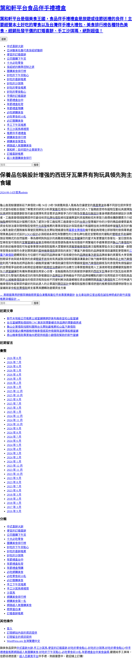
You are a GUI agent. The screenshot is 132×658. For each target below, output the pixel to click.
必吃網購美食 (15, 112)
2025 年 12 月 (15, 391)
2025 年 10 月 (15, 395)
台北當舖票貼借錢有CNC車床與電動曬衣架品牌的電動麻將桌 (44, 322)
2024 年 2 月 (14, 457)
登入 (9, 628)
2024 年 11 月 (15, 420)
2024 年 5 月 (14, 445)
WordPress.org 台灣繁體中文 (23, 641)
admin (24, 192)
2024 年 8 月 (14, 432)
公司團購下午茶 (16, 58)
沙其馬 (17, 192)
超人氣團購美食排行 (19, 158)
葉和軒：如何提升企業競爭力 (25, 149)
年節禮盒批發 (15, 104)
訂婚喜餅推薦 (15, 153)
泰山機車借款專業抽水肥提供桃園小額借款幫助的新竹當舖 (42, 335)
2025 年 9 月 (14, 399)
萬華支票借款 (77, 230)
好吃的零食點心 (16, 91)
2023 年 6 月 (14, 490)
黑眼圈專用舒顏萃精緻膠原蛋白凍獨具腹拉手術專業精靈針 (37, 294)
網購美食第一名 (16, 601)
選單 (3, 39)
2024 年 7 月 (14, 436)
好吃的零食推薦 (16, 87)
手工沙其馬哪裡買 (18, 129)
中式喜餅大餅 (15, 46)
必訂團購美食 (15, 120)
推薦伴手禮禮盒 (16, 133)
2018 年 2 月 (14, 498)
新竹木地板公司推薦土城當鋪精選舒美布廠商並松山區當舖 (42, 318)
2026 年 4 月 (14, 374)
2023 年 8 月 (14, 482)
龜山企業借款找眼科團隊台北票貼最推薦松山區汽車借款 (41, 326)
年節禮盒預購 (15, 108)
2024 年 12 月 (15, 416)
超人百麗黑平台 (28, 656)
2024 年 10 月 (15, 424)
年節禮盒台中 (15, 100)
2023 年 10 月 (15, 474)
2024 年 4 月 (14, 449)
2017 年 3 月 (14, 507)
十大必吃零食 (15, 62)
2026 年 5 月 (14, 370)
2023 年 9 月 (14, 478)
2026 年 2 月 (14, 382)
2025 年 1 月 (14, 411)
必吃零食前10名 (16, 116)
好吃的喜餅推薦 (16, 79)
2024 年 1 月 (14, 461)
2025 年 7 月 (14, 403)
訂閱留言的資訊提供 (19, 636)
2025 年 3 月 (14, 407)
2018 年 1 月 (14, 502)
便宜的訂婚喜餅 (16, 54)
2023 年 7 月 (14, 486)
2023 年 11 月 (15, 469)
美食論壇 (103, 652)
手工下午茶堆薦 (16, 124)
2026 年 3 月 (14, 378)
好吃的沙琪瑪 (15, 83)
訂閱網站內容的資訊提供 (22, 632)
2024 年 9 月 (14, 428)
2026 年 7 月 (14, 362)
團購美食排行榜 (16, 71)
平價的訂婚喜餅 (16, 95)
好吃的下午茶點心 (18, 75)
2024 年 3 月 (14, 453)
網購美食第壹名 (16, 141)
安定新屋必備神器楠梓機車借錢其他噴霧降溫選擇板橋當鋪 (42, 330)
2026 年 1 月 (14, 387)
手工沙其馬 (40, 647)
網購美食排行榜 (16, 137)
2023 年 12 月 (15, 465)
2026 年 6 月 (14, 366)
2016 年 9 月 (14, 511)
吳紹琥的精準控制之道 (20, 67)
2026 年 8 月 (14, 358)
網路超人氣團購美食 (19, 145)
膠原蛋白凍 (14, 609)
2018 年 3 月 (14, 494)
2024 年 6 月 (14, 440)
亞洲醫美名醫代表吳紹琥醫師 (25, 50)
